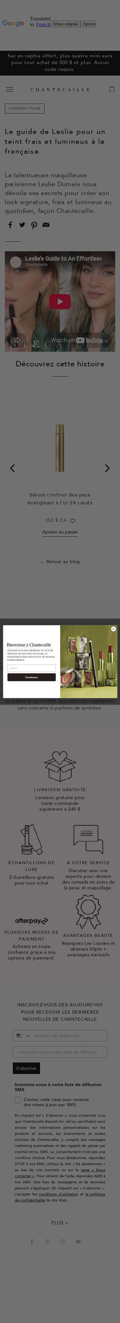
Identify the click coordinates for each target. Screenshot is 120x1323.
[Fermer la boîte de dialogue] (113, 628)
